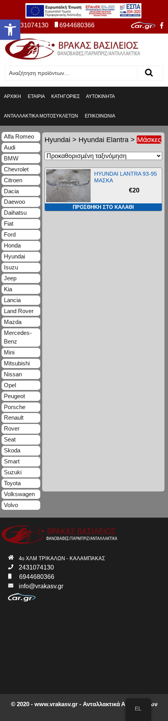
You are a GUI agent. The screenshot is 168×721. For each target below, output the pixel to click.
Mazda (12, 322)
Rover (12, 428)
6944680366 (76, 25)
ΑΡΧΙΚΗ (12, 96)
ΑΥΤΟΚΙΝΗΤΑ (100, 96)
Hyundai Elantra (104, 140)
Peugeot (14, 396)
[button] (10, 30)
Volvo (11, 505)
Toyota (12, 483)
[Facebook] (161, 25)
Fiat (8, 223)
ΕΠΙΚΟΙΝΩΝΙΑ (100, 116)
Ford (10, 234)
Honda (12, 245)
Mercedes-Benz (18, 337)
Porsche (14, 407)
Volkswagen (19, 494)
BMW (11, 158)
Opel (10, 385)
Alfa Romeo (19, 136)
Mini (9, 352)
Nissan (13, 374)
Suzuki (12, 472)
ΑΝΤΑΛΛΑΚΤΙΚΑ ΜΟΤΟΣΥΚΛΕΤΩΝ (41, 116)
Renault (13, 417)
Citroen (13, 180)
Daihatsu (15, 212)
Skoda (12, 450)
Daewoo (14, 201)
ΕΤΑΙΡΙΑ (36, 96)
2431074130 (30, 25)
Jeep (10, 278)
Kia (8, 289)
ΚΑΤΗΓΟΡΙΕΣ (65, 96)
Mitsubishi (17, 363)
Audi (9, 147)
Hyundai (57, 140)
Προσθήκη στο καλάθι (103, 207)
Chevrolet (16, 169)
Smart (12, 461)
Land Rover (19, 311)
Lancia (12, 300)
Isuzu (11, 267)
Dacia (11, 191)
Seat (10, 439)
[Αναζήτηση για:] (71, 73)
